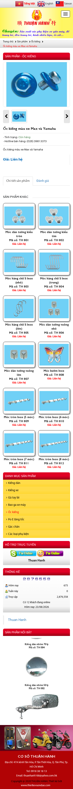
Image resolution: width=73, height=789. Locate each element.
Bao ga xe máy (17, 505)
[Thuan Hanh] (23, 553)
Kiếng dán (14, 483)
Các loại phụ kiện (18, 534)
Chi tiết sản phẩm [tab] (18, 181)
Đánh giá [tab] (42, 181)
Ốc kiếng (13, 512)
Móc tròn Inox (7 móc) (19, 459)
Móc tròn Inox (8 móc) (54, 459)
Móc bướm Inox (54, 371)
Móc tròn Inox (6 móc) (54, 417)
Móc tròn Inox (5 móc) (19, 417)
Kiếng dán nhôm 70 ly (36, 640)
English (49, 3)
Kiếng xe (13, 490)
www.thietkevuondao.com (35, 785)
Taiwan (68, 3)
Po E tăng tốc (16, 519)
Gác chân (13, 526)
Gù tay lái (13, 497)
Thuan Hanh (17, 620)
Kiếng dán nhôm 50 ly (36, 681)
